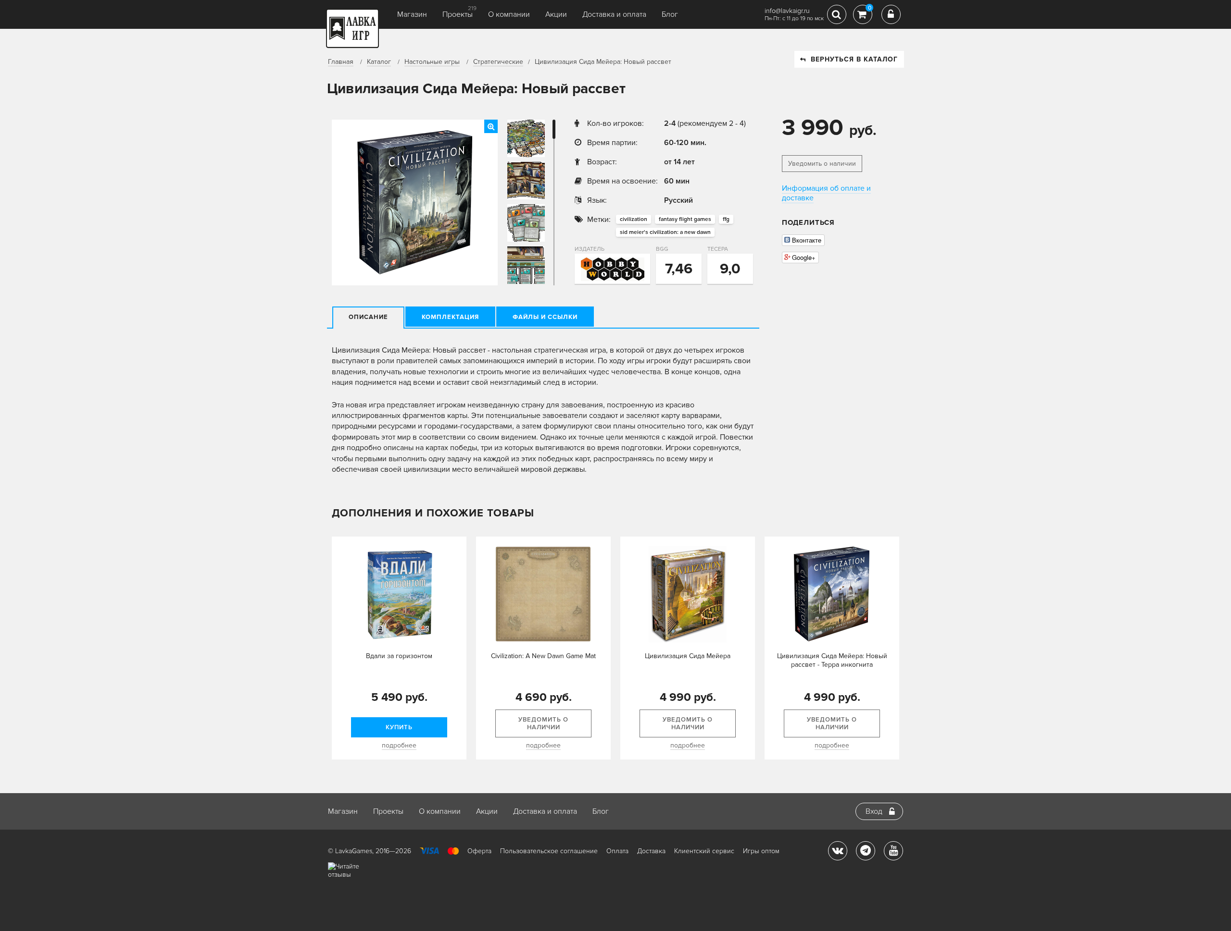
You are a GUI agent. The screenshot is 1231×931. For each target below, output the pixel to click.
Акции (556, 14)
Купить (399, 727)
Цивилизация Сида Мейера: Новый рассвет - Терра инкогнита (832, 660)
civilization (633, 219)
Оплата (617, 851)
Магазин (412, 14)
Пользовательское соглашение (549, 851)
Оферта (479, 851)
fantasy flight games (685, 219)
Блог (670, 14)
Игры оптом (761, 851)
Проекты (457, 14)
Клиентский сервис (704, 851)
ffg (726, 219)
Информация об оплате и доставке (826, 193)
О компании (509, 14)
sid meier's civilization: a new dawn (665, 232)
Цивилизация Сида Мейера (687, 656)
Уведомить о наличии (822, 163)
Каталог (379, 62)
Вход (874, 811)
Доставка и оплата (614, 14)
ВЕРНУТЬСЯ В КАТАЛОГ (854, 59)
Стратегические (498, 62)
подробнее (399, 745)
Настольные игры (432, 62)
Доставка (651, 851)
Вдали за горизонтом (399, 656)
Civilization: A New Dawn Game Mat (543, 656)
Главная (340, 62)
